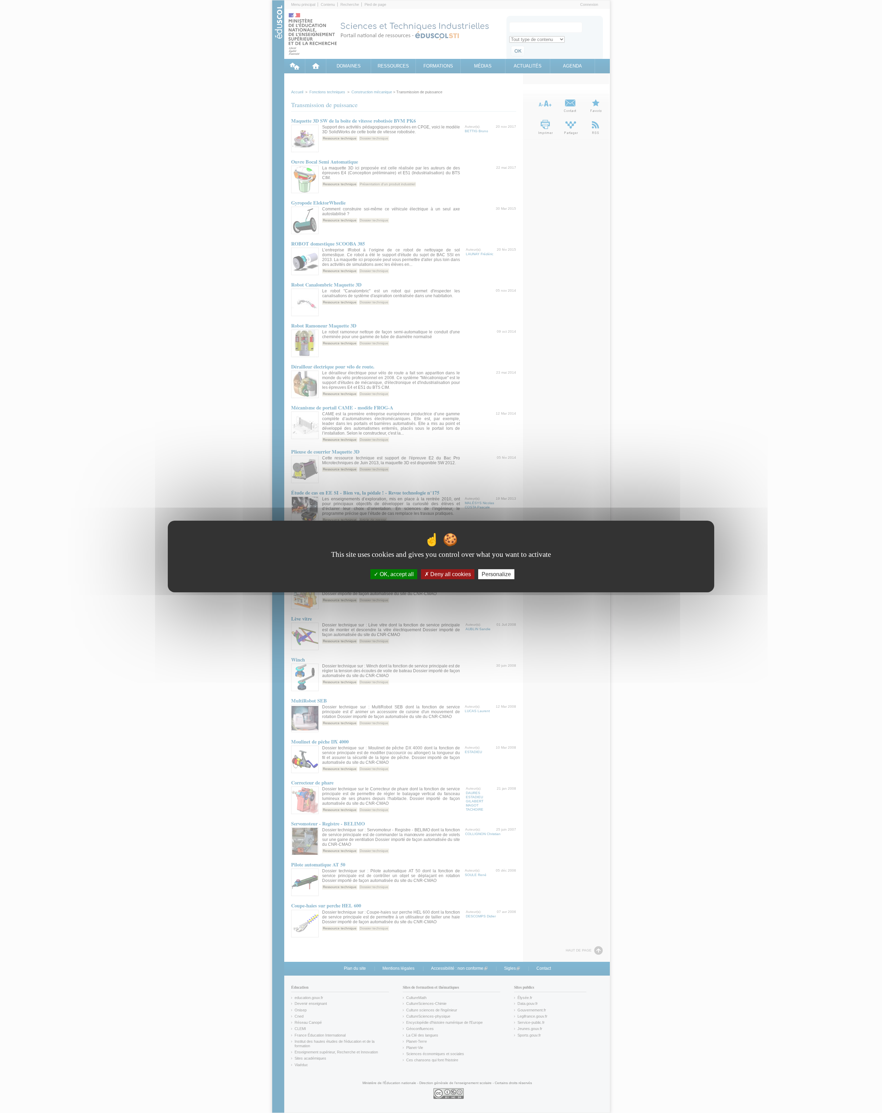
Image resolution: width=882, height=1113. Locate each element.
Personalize (496, 574)
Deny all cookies (450, 574)
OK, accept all (396, 574)
